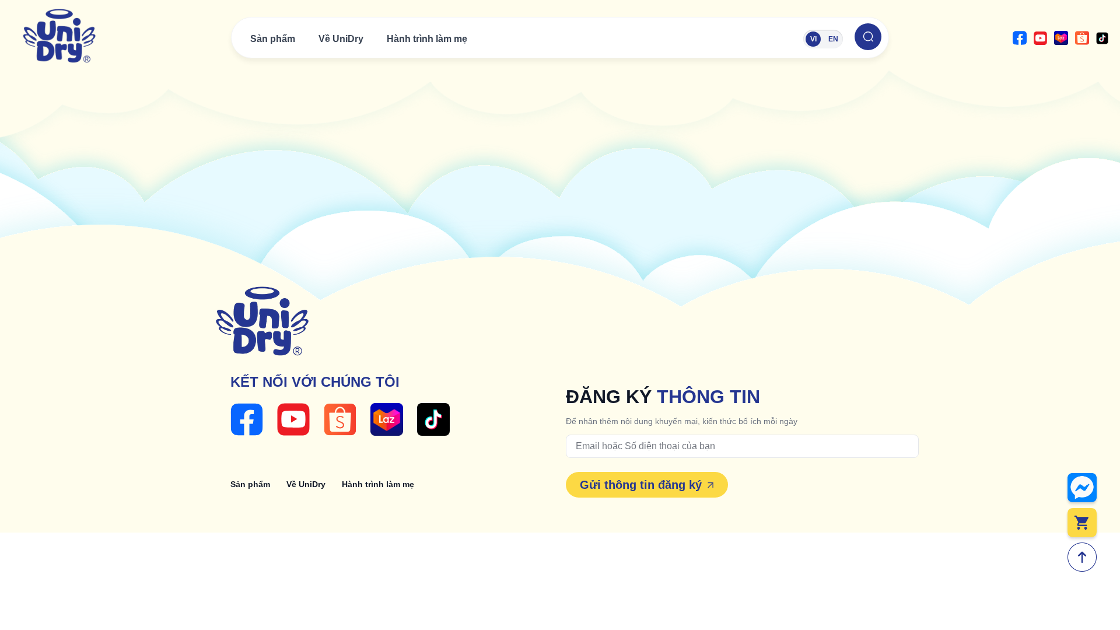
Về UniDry (340, 39)
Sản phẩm (272, 39)
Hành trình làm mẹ (427, 39)
